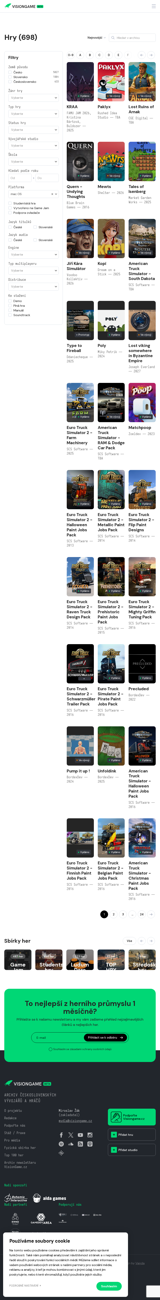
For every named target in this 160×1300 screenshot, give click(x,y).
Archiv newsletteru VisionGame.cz (20, 1165)
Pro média (12, 1140)
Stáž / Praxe (14, 1133)
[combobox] (33, 98)
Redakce (10, 1118)
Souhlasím (109, 1286)
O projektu (13, 1111)
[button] (142, 55)
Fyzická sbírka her (20, 1148)
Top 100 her (14, 1155)
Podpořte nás (14, 1125)
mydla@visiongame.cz (75, 1121)
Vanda (140, 1263)
